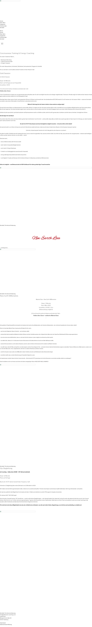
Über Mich (2, 22)
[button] (46, 31)
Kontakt (2, 27)
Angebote (2, 24)
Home (1, 21)
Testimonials (3, 26)
